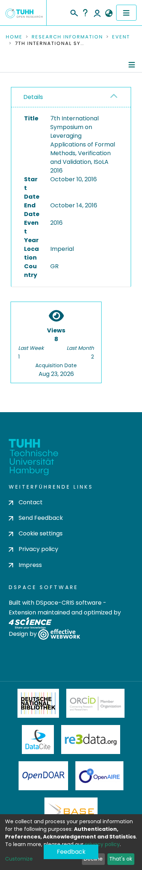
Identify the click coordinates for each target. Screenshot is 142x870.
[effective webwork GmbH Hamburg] (59, 634)
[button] (108, 13)
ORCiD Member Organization (95, 703)
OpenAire (99, 776)
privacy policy (102, 844)
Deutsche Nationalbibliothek (38, 703)
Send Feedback (41, 518)
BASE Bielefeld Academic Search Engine (71, 812)
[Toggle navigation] (126, 13)
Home (14, 37)
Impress (30, 565)
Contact (31, 502)
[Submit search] (73, 12)
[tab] (71, 97)
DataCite (38, 739)
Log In (97, 13)
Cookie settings (41, 533)
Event (121, 37)
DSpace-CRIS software (69, 602)
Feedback (71, 852)
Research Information (67, 37)
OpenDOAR (43, 776)
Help (85, 13)
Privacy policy (38, 549)
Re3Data (91, 739)
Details (33, 97)
